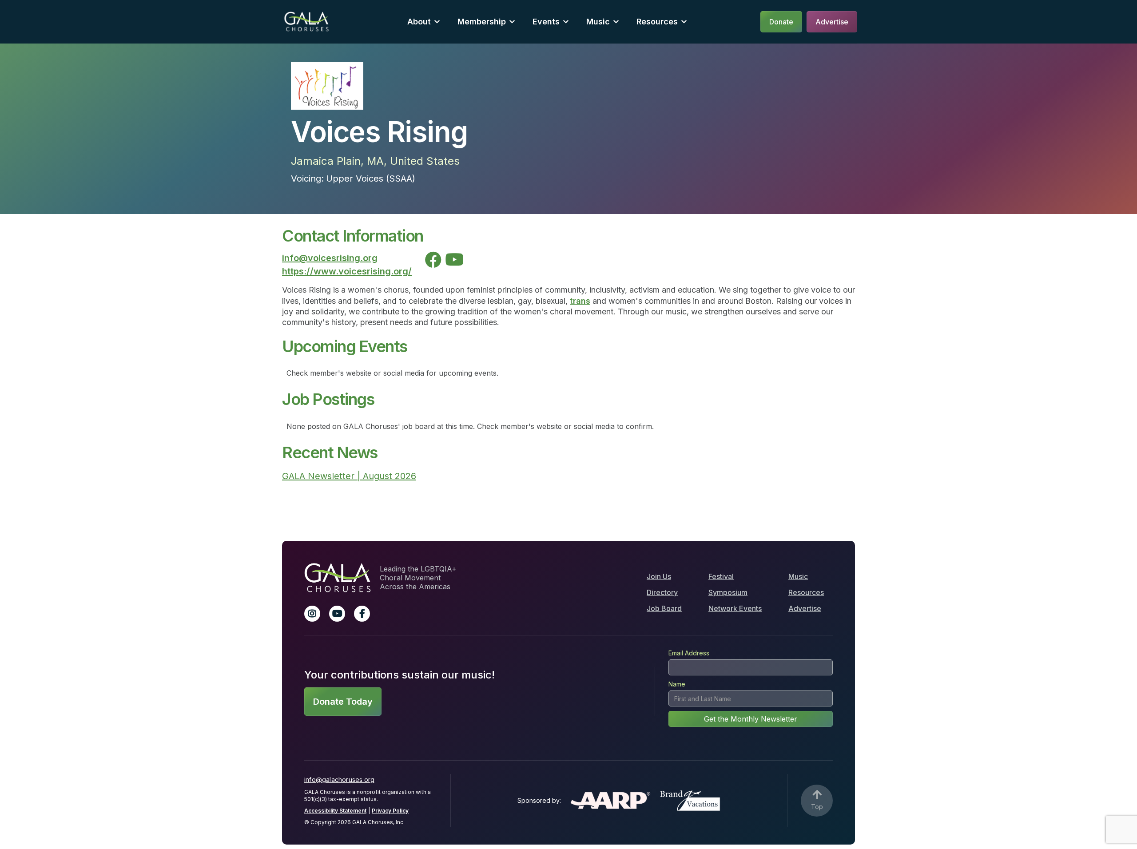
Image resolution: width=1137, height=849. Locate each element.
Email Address (688, 653)
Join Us (659, 576)
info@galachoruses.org (339, 779)
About (419, 21)
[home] (306, 21)
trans (580, 300)
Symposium (727, 592)
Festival (721, 576)
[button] (423, 21)
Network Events (735, 608)
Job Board (664, 608)
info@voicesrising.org (330, 258)
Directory (662, 592)
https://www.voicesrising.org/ (347, 271)
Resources (657, 21)
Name (676, 684)
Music (798, 576)
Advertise (804, 608)
